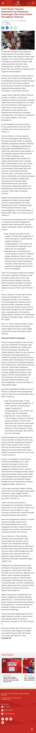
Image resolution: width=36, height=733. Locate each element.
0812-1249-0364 (7, 710)
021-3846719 (6, 706)
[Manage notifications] (31, 729)
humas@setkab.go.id (9, 713)
